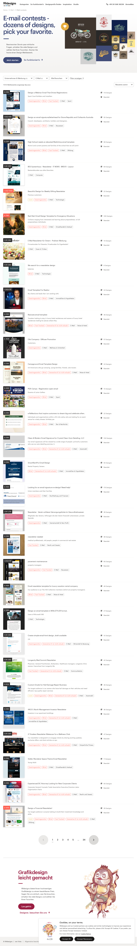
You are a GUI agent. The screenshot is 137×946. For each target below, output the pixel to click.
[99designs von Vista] (9, 4)
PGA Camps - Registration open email (43, 389)
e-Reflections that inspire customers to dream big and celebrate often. (56, 413)
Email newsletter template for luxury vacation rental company (53, 586)
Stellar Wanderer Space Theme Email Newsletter (47, 759)
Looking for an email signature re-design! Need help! (49, 487)
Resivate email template (37, 315)
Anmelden (129, 4)
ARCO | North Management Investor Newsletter (47, 709)
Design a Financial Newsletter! (40, 808)
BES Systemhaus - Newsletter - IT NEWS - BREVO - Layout (51, 167)
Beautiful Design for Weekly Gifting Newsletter (46, 191)
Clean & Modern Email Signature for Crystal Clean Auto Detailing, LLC (56, 438)
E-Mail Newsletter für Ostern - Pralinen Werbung (47, 241)
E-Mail (11, 10)
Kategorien (24, 4)
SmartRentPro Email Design (39, 463)
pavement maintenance (37, 561)
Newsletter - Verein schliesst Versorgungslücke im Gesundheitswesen (56, 512)
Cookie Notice (86, 934)
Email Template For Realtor (38, 290)
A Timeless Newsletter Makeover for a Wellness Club (49, 734)
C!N (50, 939)
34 (84, 839)
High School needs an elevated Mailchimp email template (51, 142)
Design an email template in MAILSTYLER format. (47, 611)
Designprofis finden (53, 4)
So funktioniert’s (37, 4)
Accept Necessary (84, 939)
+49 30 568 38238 (116, 4)
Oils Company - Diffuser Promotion (42, 339)
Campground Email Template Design (42, 364)
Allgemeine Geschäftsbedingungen (37, 941)
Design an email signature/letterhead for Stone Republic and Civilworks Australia (60, 117)
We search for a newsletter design (41, 265)
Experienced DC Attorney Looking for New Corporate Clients (52, 783)
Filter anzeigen (76, 78)
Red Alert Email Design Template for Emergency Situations (51, 216)
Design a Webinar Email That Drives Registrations (47, 93)
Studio (76, 4)
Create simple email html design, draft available (47, 635)
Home (5, 10)
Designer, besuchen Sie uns (33, 912)
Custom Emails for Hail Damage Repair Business (47, 685)
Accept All (66, 939)
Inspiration (67, 4)
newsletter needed (35, 537)
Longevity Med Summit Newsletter (42, 660)
